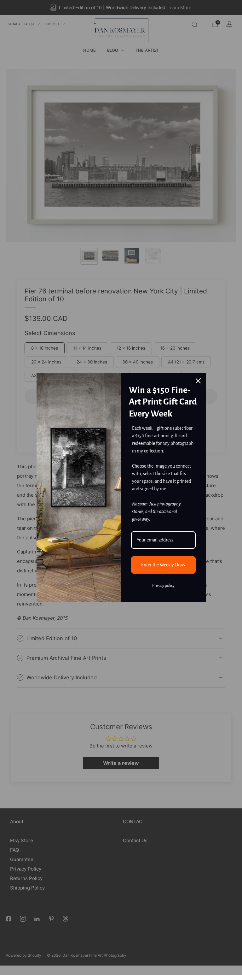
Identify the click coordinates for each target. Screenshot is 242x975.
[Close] (198, 380)
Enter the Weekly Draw (163, 564)
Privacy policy (163, 585)
